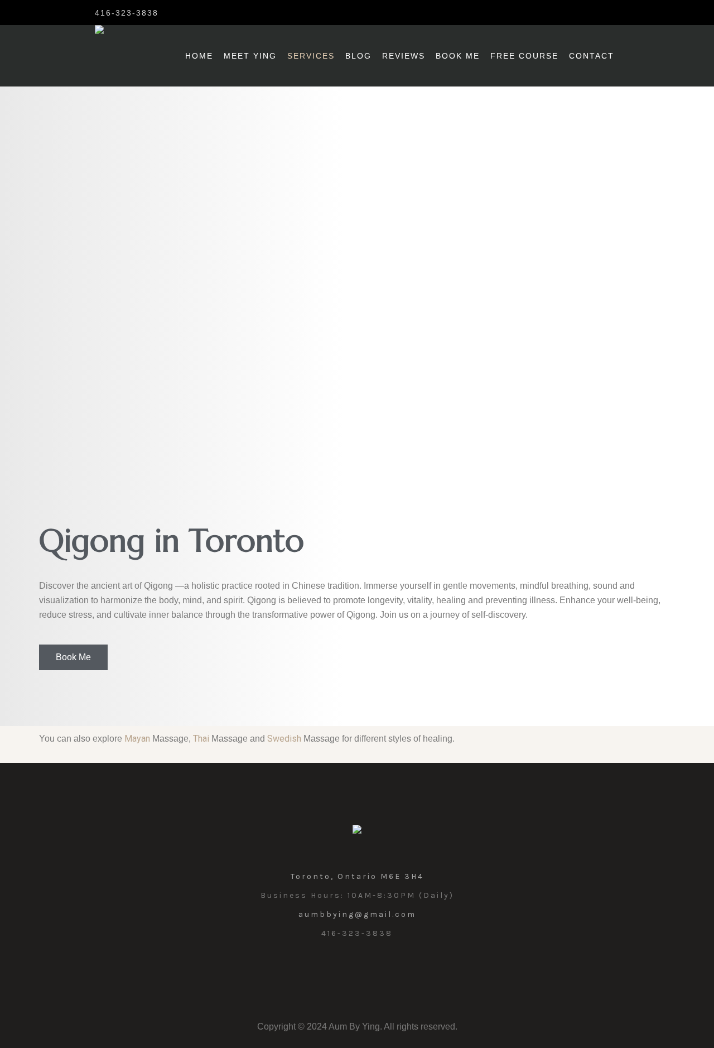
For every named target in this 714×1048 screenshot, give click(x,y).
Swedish (284, 738)
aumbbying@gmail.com (357, 914)
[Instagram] (175, 12)
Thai (201, 738)
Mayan (137, 738)
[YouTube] (382, 972)
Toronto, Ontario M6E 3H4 (357, 876)
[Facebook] (193, 12)
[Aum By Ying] (357, 831)
